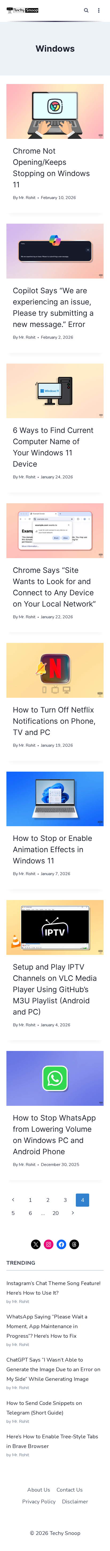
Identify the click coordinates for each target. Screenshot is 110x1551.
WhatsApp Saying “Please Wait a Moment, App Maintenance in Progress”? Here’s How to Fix (46, 1326)
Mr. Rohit (27, 198)
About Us (38, 1489)
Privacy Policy (39, 1501)
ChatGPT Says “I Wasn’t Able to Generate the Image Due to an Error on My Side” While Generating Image (53, 1369)
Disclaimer (75, 1501)
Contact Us (70, 1489)
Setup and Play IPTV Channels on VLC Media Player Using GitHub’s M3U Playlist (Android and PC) (55, 989)
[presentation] (55, 111)
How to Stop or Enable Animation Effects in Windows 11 (52, 849)
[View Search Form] (86, 10)
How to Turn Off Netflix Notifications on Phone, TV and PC (54, 721)
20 (55, 1213)
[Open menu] (99, 10)
